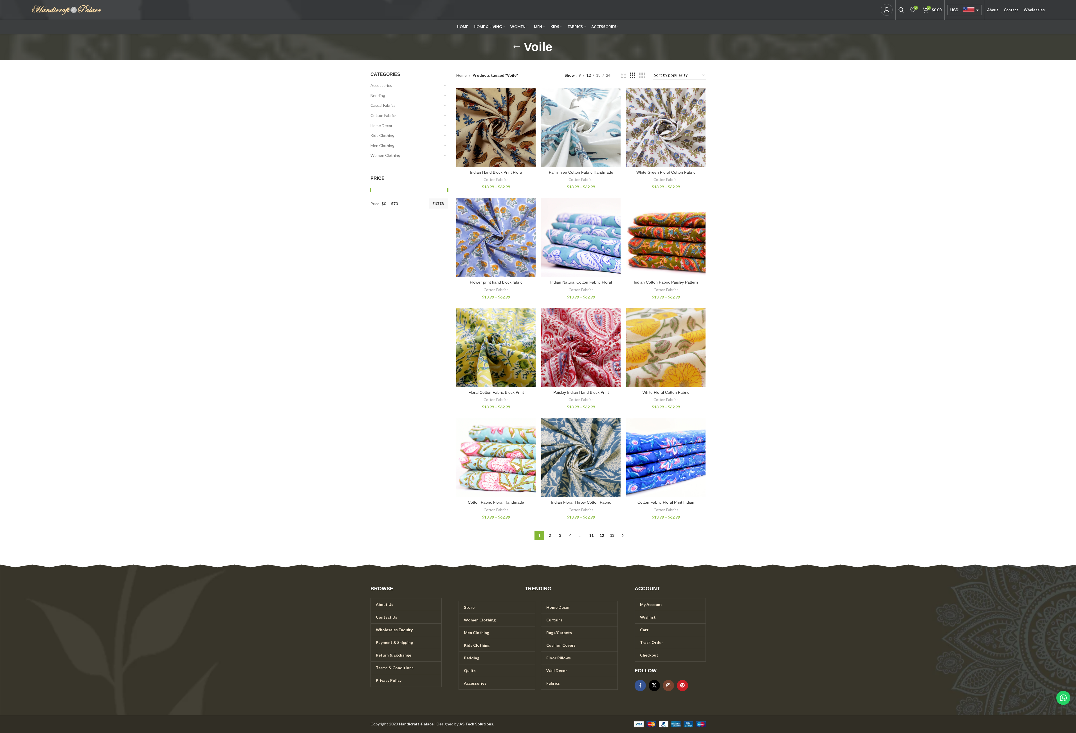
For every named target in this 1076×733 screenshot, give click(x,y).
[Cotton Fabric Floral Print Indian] (666, 457)
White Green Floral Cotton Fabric (665, 172)
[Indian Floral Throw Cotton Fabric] (581, 457)
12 (601, 535)
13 (612, 535)
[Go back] (517, 47)
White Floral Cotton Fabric (666, 392)
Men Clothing (382, 145)
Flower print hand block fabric (496, 282)
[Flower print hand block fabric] (496, 237)
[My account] (886, 9)
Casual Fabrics (383, 105)
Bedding (377, 95)
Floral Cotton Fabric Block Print (496, 392)
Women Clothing (385, 155)
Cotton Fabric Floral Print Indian (665, 502)
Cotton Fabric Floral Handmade (496, 502)
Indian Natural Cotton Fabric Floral (581, 282)
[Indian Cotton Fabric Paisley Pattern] (666, 237)
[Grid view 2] (623, 75)
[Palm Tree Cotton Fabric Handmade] (581, 127)
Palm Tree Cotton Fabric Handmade (581, 172)
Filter (438, 203)
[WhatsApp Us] (1063, 698)
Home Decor (381, 125)
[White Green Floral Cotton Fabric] (666, 127)
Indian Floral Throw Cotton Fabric (581, 502)
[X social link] (654, 685)
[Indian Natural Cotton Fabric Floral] (581, 237)
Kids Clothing (382, 135)
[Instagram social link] (668, 685)
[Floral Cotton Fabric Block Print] (496, 347)
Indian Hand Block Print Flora (496, 172)
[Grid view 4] (642, 75)
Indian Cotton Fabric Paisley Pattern (666, 282)
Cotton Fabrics (383, 115)
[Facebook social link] (640, 685)
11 (591, 535)
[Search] (901, 9)
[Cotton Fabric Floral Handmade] (496, 457)
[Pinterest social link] (682, 685)
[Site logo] (66, 9)
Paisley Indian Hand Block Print (581, 392)
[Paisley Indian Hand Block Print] (581, 347)
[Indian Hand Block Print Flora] (496, 127)
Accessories (381, 85)
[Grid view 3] (632, 75)
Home (461, 75)
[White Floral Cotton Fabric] (666, 347)
